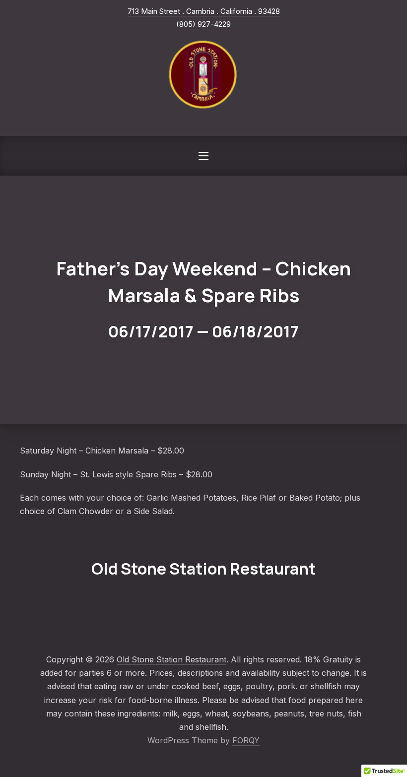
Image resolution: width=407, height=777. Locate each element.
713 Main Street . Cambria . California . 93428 (204, 11)
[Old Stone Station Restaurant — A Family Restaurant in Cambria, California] (203, 75)
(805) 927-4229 (203, 24)
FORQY (246, 740)
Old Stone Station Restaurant (171, 659)
